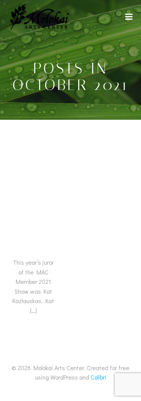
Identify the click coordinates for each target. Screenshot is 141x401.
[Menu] (129, 17)
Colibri (98, 377)
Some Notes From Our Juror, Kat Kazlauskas (33, 213)
